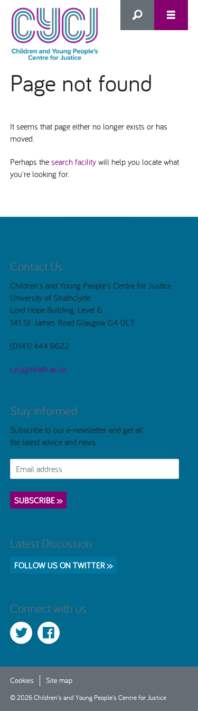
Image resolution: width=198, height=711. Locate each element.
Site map (59, 680)
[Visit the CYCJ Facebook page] (48, 633)
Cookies (22, 680)
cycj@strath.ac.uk (38, 369)
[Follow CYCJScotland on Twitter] (21, 633)
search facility (73, 161)
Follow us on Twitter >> (63, 565)
